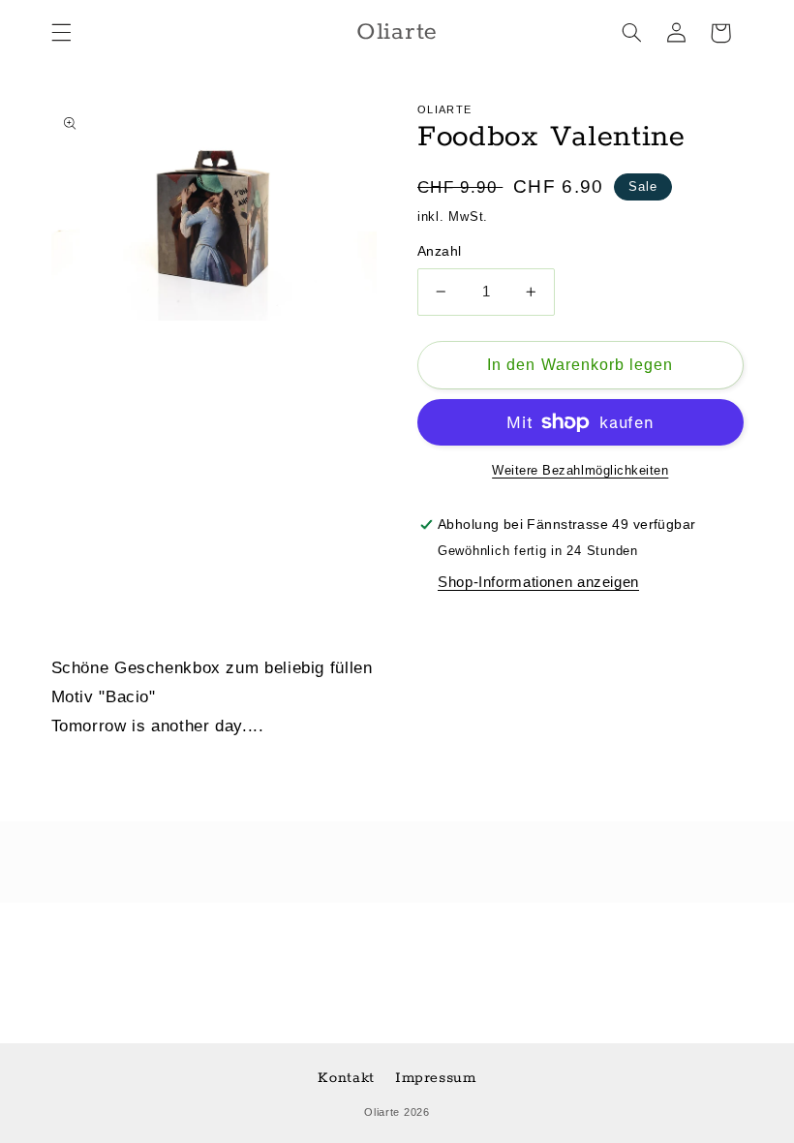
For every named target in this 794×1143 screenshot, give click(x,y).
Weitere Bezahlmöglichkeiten (580, 471)
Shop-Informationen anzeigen (538, 582)
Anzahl (439, 251)
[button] (61, 33)
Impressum (435, 1077)
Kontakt (346, 1077)
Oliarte (382, 1112)
